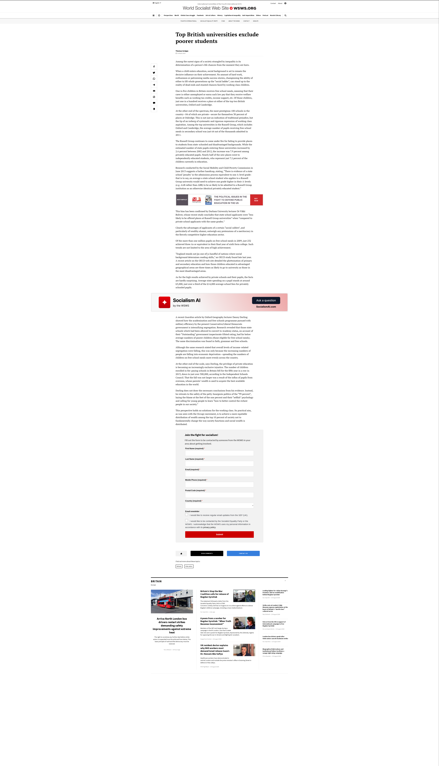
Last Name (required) (194, 459)
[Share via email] (154, 91)
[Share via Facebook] (154, 67)
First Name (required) (194, 448)
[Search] (285, 16)
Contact (273, 3)
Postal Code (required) (195, 490)
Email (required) (192, 470)
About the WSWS (234, 21)
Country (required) (193, 501)
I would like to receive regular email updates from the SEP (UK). (219, 515)
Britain (179, 566)
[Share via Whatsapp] (154, 79)
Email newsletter (192, 511)
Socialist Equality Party (209, 21)
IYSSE (223, 21)
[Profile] (285, 4)
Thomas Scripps (182, 51)
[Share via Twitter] (154, 73)
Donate (255, 21)
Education (188, 566)
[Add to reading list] (154, 109)
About (280, 3)
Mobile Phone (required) (195, 480)
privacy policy (209, 527)
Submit (219, 534)
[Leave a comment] (154, 103)
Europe (153, 585)
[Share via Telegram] (154, 85)
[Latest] (159, 16)
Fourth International (189, 21)
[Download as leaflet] (154, 97)
